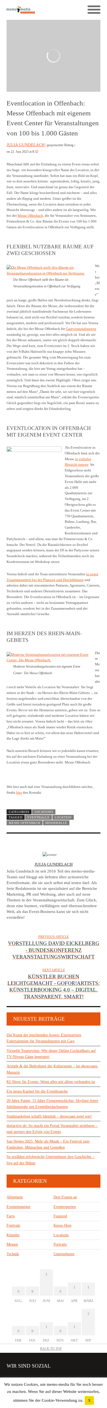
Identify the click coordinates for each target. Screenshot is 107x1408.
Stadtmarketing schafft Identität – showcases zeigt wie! (49, 1116)
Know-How (63, 1225)
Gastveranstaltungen (81, 329)
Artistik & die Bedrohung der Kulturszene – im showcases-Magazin (52, 1069)
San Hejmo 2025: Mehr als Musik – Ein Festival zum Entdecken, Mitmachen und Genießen (48, 1144)
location (63, 817)
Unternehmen (64, 1254)
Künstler (13, 1235)
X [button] (89, 1400)
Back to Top (51, 1349)
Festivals (13, 1225)
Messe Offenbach (30, 215)
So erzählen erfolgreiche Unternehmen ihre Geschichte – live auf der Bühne (50, 1160)
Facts (11, 1216)
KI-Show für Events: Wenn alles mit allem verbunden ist (51, 1082)
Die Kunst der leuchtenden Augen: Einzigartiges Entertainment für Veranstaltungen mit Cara (44, 1038)
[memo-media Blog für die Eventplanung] (30, 9)
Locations (44, 811)
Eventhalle (38, 817)
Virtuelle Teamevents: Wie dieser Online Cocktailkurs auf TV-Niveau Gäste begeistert (51, 1054)
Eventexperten (65, 1207)
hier (19, 792)
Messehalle (56, 822)
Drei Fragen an (65, 1197)
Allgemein (15, 1197)
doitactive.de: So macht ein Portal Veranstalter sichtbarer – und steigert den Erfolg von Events (52, 1129)
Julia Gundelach (26, 145)
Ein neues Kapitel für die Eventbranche (37, 1091)
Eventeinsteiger (18, 1207)
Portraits (60, 1244)
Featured (60, 1216)
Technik (13, 1254)
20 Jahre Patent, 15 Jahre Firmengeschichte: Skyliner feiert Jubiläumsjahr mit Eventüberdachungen (52, 1104)
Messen (12, 1244)
